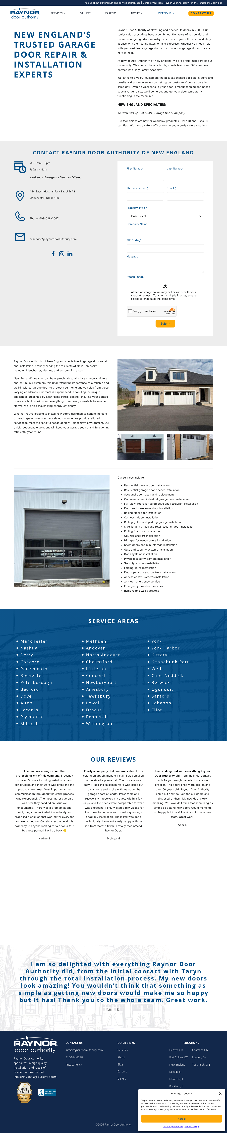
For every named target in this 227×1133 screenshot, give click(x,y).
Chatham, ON (200, 1050)
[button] (220, 1093)
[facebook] (53, 253)
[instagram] (61, 253)
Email (171, 188)
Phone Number (137, 188)
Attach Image (135, 276)
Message (132, 256)
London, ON (199, 1057)
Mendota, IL (176, 1079)
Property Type (137, 207)
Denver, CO (176, 1050)
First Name (135, 168)
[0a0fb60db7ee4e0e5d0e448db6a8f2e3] (25, 8)
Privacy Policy (192, 1126)
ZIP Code (134, 240)
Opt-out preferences (173, 1126)
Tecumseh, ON (201, 1064)
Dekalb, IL (175, 1072)
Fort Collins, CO (178, 1057)
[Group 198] (36, 1037)
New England (177, 1064)
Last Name (175, 168)
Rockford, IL (176, 1086)
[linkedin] (69, 253)
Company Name (137, 224)
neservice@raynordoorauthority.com (53, 239)
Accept (181, 1118)
